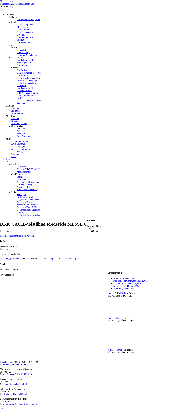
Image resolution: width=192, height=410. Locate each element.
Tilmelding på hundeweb (11, 259)
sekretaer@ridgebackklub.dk (15, 394)
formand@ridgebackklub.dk (15, 364)
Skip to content (6, 1)
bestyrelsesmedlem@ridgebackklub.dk (20, 404)
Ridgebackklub (6, 362)
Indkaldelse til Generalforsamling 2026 (130, 281)
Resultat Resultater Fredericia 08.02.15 (17, 236)
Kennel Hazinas (115, 350)
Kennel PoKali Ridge (117, 293)
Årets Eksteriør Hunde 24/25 (126, 286)
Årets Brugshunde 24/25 (124, 288)
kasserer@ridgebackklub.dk (15, 384)
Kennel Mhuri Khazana (118, 318)
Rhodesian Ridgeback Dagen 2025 (128, 283)
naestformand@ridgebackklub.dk (17, 374)
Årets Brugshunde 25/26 (124, 278)
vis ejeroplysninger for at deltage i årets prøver (58, 259)
